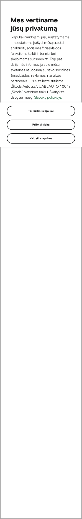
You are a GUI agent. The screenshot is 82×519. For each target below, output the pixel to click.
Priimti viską (41, 124)
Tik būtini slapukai (41, 111)
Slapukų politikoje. (48, 97)
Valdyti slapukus (41, 138)
